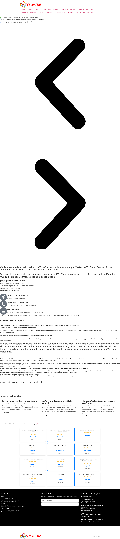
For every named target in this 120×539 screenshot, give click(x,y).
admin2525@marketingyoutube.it (13, 403)
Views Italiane (49, 12)
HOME (23, 9)
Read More (6, 412)
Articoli (3, 503)
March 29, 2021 (67, 405)
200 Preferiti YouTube (7, 498)
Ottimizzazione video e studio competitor (32, 12)
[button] (60, 84)
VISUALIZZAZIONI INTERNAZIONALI (84, 12)
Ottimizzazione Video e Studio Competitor (12, 506)
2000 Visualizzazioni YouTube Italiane (11, 500)
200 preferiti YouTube (32, 9)
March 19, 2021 (106, 405)
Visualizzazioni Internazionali (9, 511)
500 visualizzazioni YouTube (69, 9)
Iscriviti (60, 504)
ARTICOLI (81, 9)
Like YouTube (89, 9)
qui (37, 424)
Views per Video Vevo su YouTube (10, 510)
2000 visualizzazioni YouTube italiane (50, 9)
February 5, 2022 (27, 403)
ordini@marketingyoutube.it (93, 521)
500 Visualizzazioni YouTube (8, 501)
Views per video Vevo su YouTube (64, 12)
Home (3, 496)
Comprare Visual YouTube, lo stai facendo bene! (19, 401)
